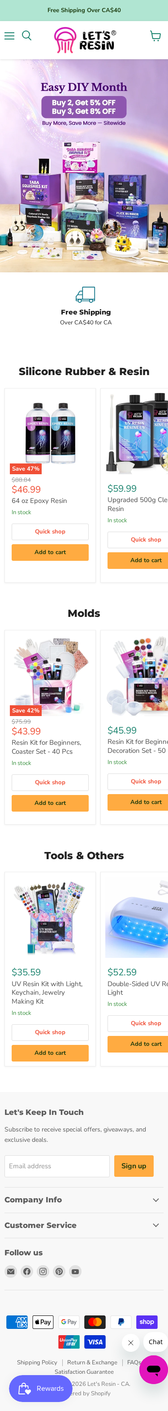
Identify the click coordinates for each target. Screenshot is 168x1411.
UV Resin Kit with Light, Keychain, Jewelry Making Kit (47, 992)
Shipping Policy (37, 1363)
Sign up (133, 1166)
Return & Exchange (92, 1363)
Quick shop (50, 532)
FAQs (134, 1363)
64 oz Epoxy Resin (39, 500)
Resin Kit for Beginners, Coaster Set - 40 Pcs (46, 747)
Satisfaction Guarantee (84, 1372)
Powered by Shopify (84, 1393)
